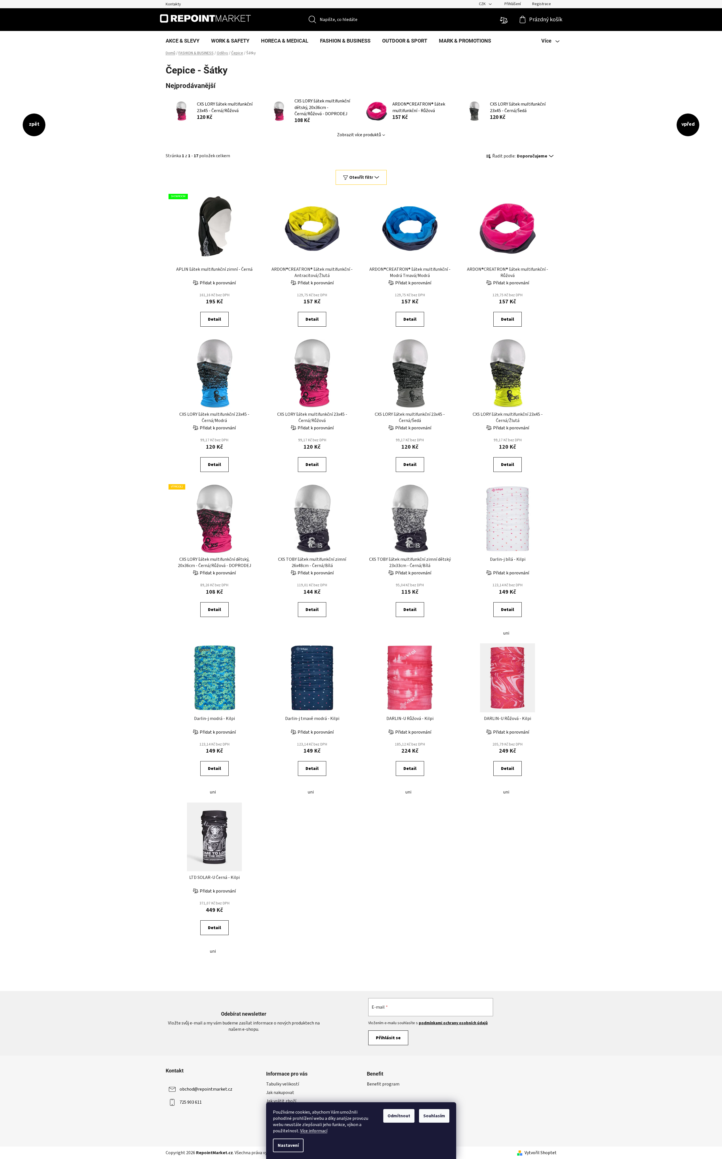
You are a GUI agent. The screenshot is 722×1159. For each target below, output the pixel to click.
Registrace (541, 4)
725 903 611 (191, 1102)
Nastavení (288, 1145)
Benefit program (383, 1084)
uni (506, 633)
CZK (483, 4)
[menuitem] (182, 41)
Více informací (313, 1131)
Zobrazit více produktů (359, 135)
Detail (214, 319)
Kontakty (173, 4)
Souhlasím (434, 1116)
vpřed (688, 124)
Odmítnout (399, 1116)
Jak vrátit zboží (281, 1101)
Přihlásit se (388, 1038)
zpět (34, 124)
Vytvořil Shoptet (541, 1153)
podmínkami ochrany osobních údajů (453, 1023)
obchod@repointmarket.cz (206, 1089)
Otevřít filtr (361, 177)
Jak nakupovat (280, 1092)
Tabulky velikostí (282, 1084)
